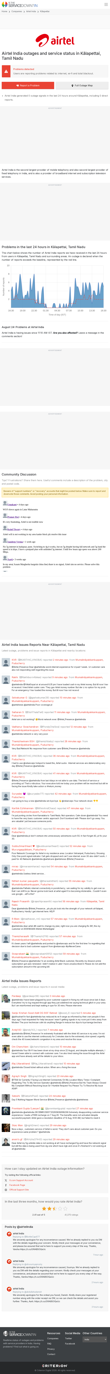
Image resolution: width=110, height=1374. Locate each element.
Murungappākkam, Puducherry (29, 849)
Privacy (51, 1349)
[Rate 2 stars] (49, 1208)
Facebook (70, 1343)
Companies (16, 11)
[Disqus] (55, 536)
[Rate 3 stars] (55, 1208)
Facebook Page (17, 1185)
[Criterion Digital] (55, 1366)
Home (4, 11)
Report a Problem (29, 85)
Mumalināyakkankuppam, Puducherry (33, 701)
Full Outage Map (84, 85)
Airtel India (31, 11)
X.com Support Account (21, 1180)
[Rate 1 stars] (44, 1208)
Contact (51, 1354)
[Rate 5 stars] (65, 1208)
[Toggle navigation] (106, 4)
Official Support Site (19, 1189)
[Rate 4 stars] (60, 1208)
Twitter (68, 1338)
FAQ (49, 1343)
